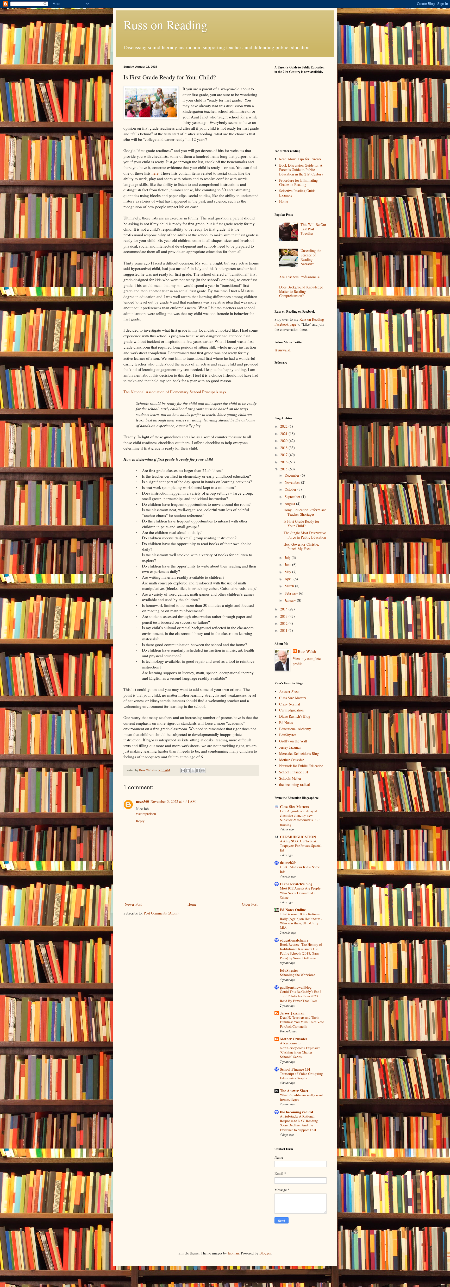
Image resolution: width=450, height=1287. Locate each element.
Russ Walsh (307, 651)
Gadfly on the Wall (293, 741)
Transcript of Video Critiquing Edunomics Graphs (301, 1075)
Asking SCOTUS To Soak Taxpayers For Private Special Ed (301, 846)
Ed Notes (286, 722)
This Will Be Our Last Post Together (313, 229)
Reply (140, 820)
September (293, 496)
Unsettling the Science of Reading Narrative (311, 257)
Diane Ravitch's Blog (294, 716)
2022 (284, 426)
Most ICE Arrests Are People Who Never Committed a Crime (300, 893)
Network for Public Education (301, 765)
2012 (284, 623)
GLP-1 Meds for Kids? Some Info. (300, 869)
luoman (233, 1253)
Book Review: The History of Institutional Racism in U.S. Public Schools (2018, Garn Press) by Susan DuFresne (301, 951)
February (292, 593)
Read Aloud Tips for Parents (300, 158)
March (290, 585)
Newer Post (133, 904)
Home (192, 904)
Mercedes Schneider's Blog (299, 753)
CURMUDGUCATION (298, 837)
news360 (142, 801)
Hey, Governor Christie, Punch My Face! (301, 546)
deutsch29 (288, 862)
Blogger (265, 1253)
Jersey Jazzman (290, 747)
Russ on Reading (165, 24)
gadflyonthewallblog (295, 987)
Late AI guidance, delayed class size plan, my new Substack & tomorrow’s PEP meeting (299, 818)
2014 (284, 609)
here (155, 173)
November (293, 482)
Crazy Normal (289, 704)
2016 (284, 461)
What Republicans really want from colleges (301, 1097)
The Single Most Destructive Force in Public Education (305, 535)
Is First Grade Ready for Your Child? (301, 523)
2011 (284, 630)
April (289, 578)
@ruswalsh (282, 350)
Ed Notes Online (293, 909)
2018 (284, 447)
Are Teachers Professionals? (299, 276)
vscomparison (146, 813)
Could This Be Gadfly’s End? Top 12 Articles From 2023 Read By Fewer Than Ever (300, 996)
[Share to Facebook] (198, 770)
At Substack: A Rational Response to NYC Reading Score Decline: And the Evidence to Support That (299, 1123)
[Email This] (183, 770)
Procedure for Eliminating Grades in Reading (298, 182)
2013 (284, 616)
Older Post (250, 904)
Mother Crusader (291, 759)
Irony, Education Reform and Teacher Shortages (305, 512)
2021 (284, 433)
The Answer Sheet (294, 1090)
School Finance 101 (293, 771)
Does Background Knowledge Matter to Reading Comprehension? (301, 291)
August (290, 503)
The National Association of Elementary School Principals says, (175, 391)
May (288, 571)
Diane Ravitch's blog (296, 884)
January (291, 600)
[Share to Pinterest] (202, 770)
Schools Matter (290, 778)
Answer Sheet (289, 691)
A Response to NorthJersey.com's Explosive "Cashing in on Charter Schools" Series (300, 1050)
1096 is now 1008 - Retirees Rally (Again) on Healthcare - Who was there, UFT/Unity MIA (301, 921)
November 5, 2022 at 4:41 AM (173, 801)
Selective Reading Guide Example (297, 193)
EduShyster (287, 734)
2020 (284, 440)
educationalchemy (294, 940)
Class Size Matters (292, 697)
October (291, 489)
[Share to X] (193, 770)
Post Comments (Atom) (161, 913)
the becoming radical (294, 784)
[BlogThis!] (188, 770)
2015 (284, 468)
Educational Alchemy (295, 728)
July (288, 557)
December (293, 475)
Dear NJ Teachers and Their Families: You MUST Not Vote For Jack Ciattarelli (302, 1022)
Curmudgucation (291, 710)
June (288, 564)
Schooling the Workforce (297, 974)
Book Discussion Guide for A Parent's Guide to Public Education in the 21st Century (301, 169)
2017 (284, 454)
